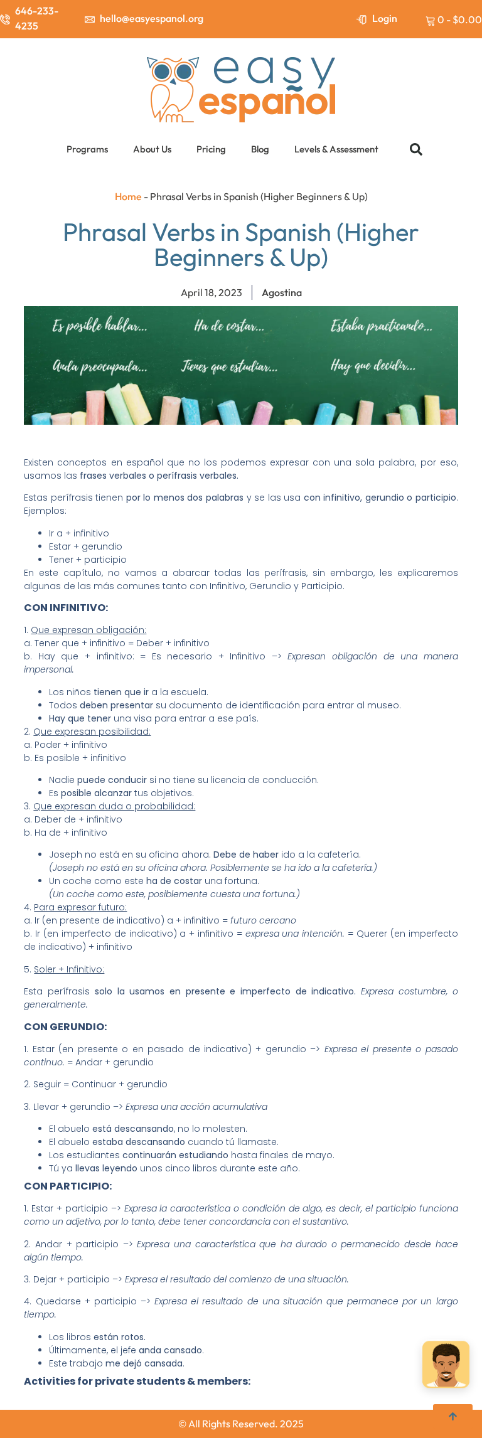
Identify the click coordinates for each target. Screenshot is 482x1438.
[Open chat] (445, 1366)
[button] (416, 149)
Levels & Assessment (336, 149)
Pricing (211, 149)
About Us (152, 149)
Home (128, 196)
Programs (87, 149)
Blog (260, 149)
